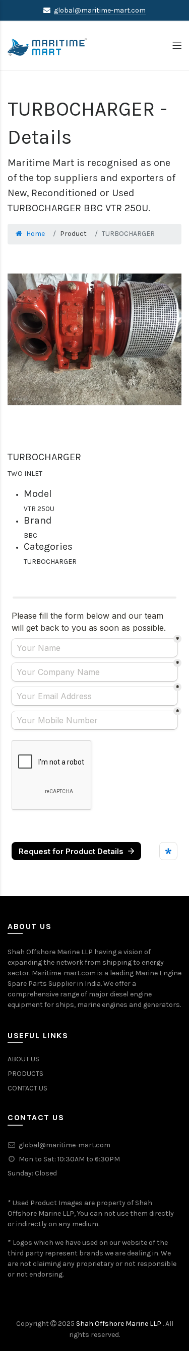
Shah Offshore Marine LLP (119, 1323)
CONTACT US (27, 1088)
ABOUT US (23, 1059)
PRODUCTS (25, 1073)
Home (35, 233)
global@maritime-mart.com (100, 10)
